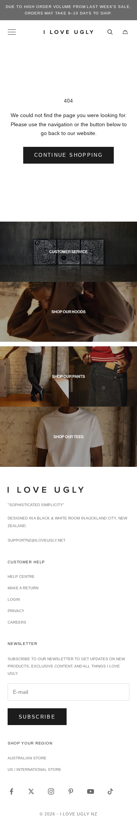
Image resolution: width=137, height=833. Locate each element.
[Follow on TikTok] (110, 791)
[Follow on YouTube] (90, 791)
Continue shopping (68, 155)
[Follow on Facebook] (11, 791)
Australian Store (27, 758)
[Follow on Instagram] (51, 791)
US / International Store (34, 769)
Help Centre (21, 576)
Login (14, 599)
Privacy (16, 611)
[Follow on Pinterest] (71, 791)
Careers (17, 622)
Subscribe (37, 717)
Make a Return (23, 588)
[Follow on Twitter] (31, 791)
